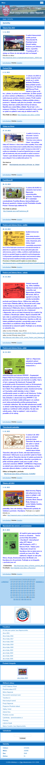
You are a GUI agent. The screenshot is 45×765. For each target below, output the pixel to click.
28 (27, 584)
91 (30, 599)
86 (17, 599)
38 (30, 586)
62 (22, 592)
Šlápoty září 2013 (8, 483)
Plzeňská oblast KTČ (9, 689)
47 (30, 588)
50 (14, 590)
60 (16, 592)
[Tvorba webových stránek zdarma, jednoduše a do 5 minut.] (18, 762)
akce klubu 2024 (8, 656)
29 (30, 584)
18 (25, 581)
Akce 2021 (6, 633)
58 (11, 592)
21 (33, 581)
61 (19, 592)
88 (22, 599)
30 (33, 584)
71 (22, 595)
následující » (40, 582)
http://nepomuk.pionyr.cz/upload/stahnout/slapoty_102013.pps (22, 58)
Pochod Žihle (7, 68)
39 (33, 586)
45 (25, 588)
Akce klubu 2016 (8, 636)
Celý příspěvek (7, 63)
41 (14, 588)
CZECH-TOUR (7, 723)
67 (11, 595)
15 (16, 581)
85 (14, 599)
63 (25, 592)
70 (19, 595)
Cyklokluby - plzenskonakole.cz (13, 717)
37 (27, 586)
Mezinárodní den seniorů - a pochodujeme (17, 526)
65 (30, 592)
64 (27, 592)
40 (11, 588)
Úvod (4, 19)
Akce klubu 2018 (8, 642)
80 (22, 597)
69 (16, 595)
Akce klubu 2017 (8, 639)
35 (22, 586)
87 (20, 599)
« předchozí (5, 582)
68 (14, 595)
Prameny (5, 720)
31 (11, 586)
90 (28, 599)
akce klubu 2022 (8, 650)
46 (27, 588)
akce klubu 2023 (8, 653)
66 (33, 592)
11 (31, 579)
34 (19, 586)
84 (33, 597)
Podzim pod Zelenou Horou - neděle (15, 225)
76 (11, 597)
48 (33, 588)
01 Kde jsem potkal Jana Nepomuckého (15, 630)
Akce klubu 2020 (8, 647)
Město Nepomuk (8, 692)
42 (16, 588)
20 (30, 581)
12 (33, 579)
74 (30, 595)
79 (19, 597)
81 (25, 597)
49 (11, 590)
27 (25, 584)
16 (19, 581)
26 (22, 584)
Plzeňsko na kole (8, 715)
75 (33, 595)
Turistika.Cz (6, 698)
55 (27, 590)
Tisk (21, 762)
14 (14, 581)
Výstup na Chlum (8, 126)
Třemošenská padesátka (11, 427)
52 (19, 590)
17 (22, 581)
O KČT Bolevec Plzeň (10, 686)
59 (14, 592)
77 (14, 597)
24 (16, 584)
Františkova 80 (8, 180)
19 (27, 581)
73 (27, 595)
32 (14, 586)
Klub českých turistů (9, 700)
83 (30, 597)
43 (19, 588)
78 (16, 597)
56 (30, 590)
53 (22, 590)
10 (28, 579)
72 (25, 595)
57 (33, 590)
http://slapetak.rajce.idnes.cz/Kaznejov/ (23, 568)
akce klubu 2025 (8, 659)
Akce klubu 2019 (8, 644)
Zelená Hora (6, 712)
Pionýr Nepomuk (8, 703)
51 (16, 590)
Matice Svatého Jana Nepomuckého (14, 726)
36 (25, 586)
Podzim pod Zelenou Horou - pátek (14, 348)
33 (16, 586)
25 (19, 584)
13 (11, 581)
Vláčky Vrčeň (7, 709)
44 (22, 588)
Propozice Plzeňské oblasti (11, 706)
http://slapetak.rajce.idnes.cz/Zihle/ (29, 115)
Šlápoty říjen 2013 (9, 28)
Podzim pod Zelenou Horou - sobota (15, 272)
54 (25, 590)
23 (14, 584)
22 (11, 584)
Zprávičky (19, 63)
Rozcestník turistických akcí (12, 695)
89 (25, 599)
